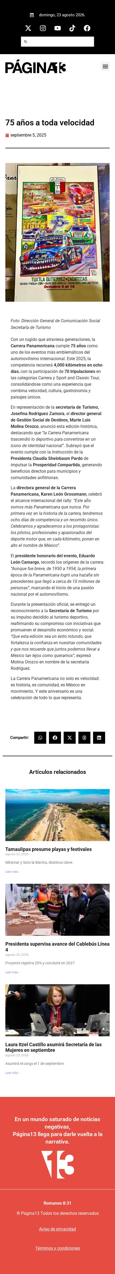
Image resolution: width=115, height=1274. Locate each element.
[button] (105, 66)
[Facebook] (87, 28)
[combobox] (57, 42)
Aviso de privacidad (57, 1229)
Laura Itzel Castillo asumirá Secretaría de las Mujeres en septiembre (53, 1047)
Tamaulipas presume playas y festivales (48, 849)
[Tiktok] (72, 28)
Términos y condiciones (57, 1248)
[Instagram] (42, 28)
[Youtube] (57, 28)
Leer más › (12, 872)
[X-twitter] (28, 28)
